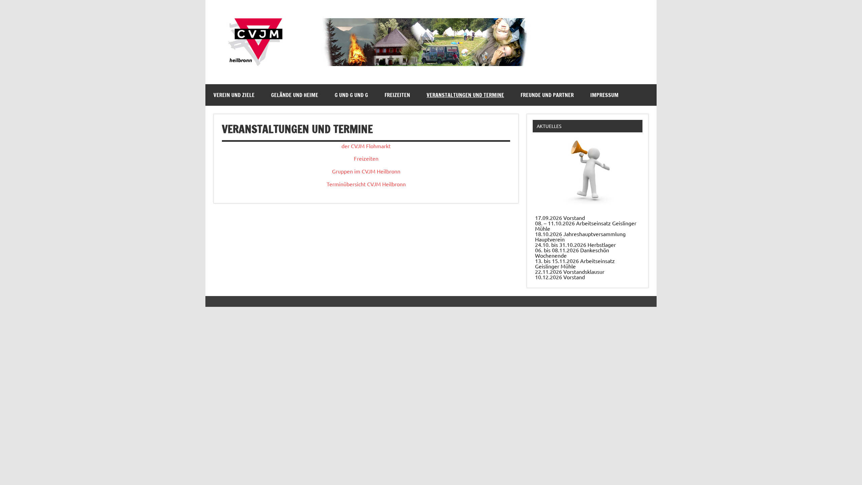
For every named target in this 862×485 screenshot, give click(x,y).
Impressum (604, 95)
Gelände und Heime (294, 95)
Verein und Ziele (234, 95)
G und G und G (351, 95)
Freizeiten (397, 95)
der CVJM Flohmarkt (366, 145)
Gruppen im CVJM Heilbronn (366, 171)
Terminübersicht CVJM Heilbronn (366, 184)
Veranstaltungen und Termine (465, 95)
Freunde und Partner (547, 95)
